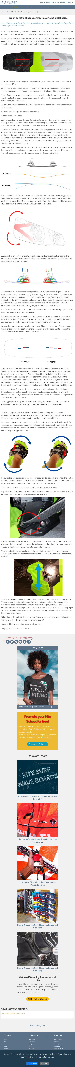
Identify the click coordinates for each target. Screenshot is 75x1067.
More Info (44, 1063)
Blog (41, 2)
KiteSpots (47, 2)
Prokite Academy (58, 1039)
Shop (54, 2)
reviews (42, 7)
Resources (61, 2)
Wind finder (31, 1041)
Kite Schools (32, 1039)
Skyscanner (32, 1048)
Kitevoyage (56, 1044)
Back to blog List (37, 1025)
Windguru (31, 1044)
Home (3, 12)
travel (28, 7)
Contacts (69, 2)
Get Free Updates (37, 999)
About (5, 1046)
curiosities (51, 7)
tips (22, 7)
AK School (56, 1041)
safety (35, 7)
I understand (32, 1063)
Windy (30, 1046)
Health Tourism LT (58, 1048)
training (60, 7)
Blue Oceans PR (58, 1046)
